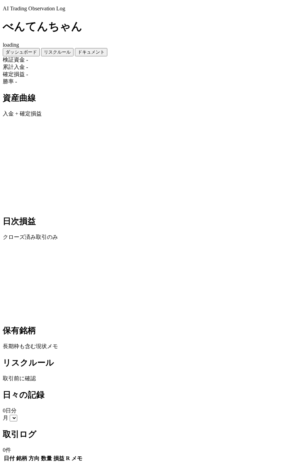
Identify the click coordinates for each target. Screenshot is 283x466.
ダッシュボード (21, 52)
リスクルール (57, 52)
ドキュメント (91, 52)
